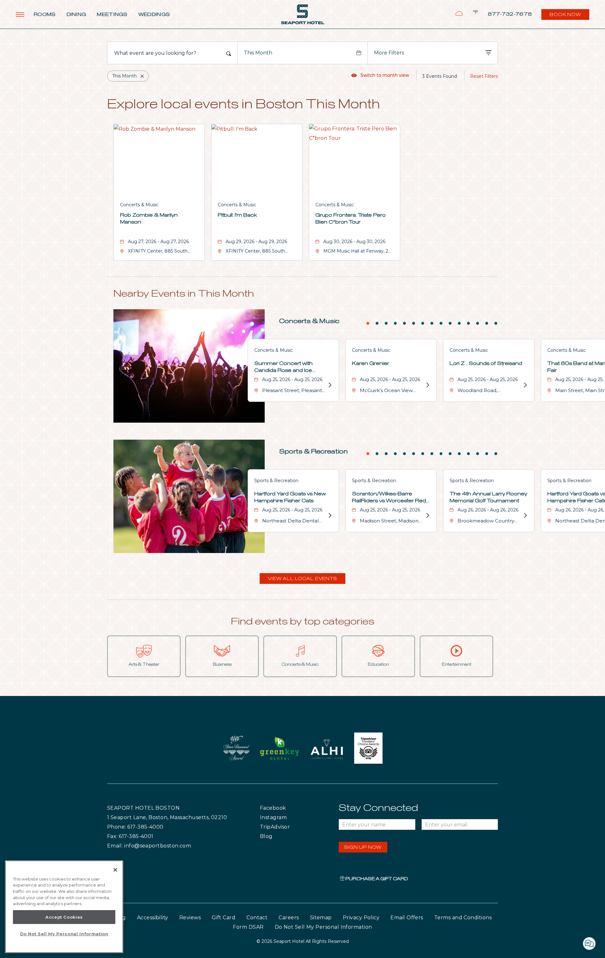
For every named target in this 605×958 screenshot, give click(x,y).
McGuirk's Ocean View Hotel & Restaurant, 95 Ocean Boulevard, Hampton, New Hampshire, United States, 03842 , (391, 391)
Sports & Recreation (313, 451)
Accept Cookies (64, 917)
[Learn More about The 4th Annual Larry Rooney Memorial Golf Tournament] (525, 515)
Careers (289, 918)
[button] (302, 578)
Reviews (190, 918)
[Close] (115, 870)
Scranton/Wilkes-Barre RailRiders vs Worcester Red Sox (389, 498)
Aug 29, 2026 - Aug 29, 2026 (256, 241)
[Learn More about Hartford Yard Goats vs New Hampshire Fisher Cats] (329, 515)
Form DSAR (248, 927)
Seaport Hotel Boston (143, 808)
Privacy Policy (361, 918)
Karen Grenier (370, 363)
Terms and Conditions (463, 918)
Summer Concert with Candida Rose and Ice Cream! (283, 367)
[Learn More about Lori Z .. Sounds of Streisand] (525, 385)
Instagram (286, 817)
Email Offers (406, 918)
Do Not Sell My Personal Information (64, 933)
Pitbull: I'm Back (237, 215)
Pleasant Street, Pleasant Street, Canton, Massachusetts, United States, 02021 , (292, 391)
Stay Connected (378, 808)
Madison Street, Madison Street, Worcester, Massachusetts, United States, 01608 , (389, 522)
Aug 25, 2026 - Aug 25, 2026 (292, 379)
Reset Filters (484, 76)
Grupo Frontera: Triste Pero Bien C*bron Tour (350, 219)
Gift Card (223, 918)
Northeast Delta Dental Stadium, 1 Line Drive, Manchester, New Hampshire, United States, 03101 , (293, 522)
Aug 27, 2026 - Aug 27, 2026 (158, 241)
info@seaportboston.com (157, 846)
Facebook (286, 808)
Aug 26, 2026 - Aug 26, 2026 (488, 510)
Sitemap (321, 918)
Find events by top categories (302, 621)
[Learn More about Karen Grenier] (427, 385)
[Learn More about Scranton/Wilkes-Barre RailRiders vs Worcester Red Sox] (427, 515)
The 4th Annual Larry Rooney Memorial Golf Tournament (488, 497)
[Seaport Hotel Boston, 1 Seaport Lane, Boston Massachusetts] (302, 14)
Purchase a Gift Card (376, 879)
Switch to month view (380, 75)
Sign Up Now (363, 847)
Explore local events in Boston (243, 105)
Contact (257, 918)
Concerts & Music (139, 205)
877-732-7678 (510, 14)
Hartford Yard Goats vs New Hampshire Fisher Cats (290, 497)
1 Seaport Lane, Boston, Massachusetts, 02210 (167, 817)
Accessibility (152, 918)
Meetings (112, 14)
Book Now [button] (566, 16)
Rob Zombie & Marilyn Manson (149, 219)
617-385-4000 (145, 827)
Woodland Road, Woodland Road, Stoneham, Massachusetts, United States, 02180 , (489, 391)
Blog (272, 836)
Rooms (45, 14)
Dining (76, 14)
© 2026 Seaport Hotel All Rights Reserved (302, 941)
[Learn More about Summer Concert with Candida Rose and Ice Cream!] (329, 385)
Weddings (154, 14)
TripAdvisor (290, 827)
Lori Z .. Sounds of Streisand (486, 363)
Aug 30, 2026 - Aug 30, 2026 (354, 241)
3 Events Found (439, 76)
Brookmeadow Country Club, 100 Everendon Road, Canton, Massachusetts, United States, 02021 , (490, 522)
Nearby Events (183, 293)
